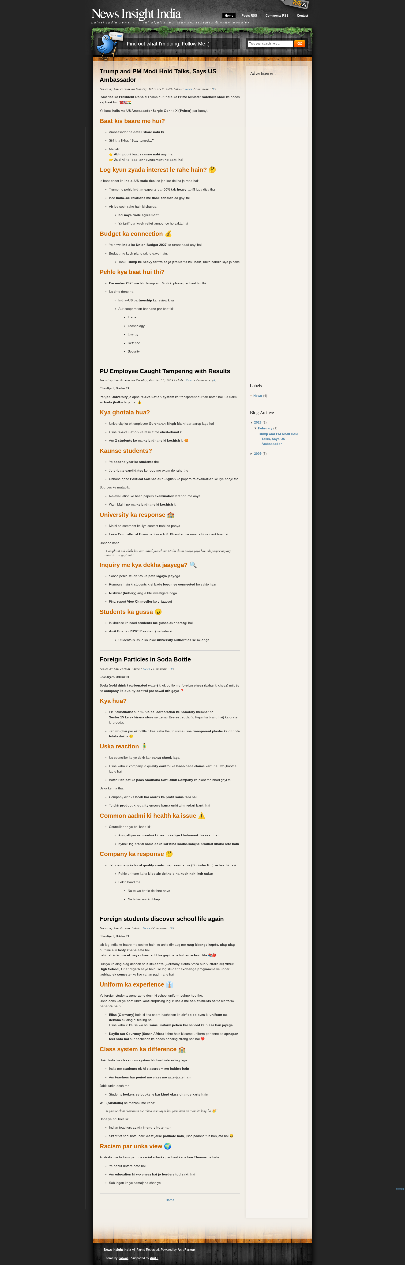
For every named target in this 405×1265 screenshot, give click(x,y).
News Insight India (118, 1249)
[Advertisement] (277, 151)
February (265, 428)
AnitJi (154, 1258)
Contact (302, 15)
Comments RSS (277, 15)
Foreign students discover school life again (162, 918)
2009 (258, 453)
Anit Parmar (186, 1249)
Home (229, 15)
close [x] (400, 1189)
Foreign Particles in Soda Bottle (145, 659)
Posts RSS (249, 15)
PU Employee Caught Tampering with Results (165, 371)
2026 (258, 422)
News (189, 89)
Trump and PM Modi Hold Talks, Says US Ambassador (158, 75)
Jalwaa (123, 1258)
